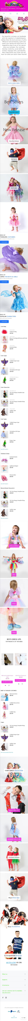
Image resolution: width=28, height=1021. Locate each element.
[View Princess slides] (4, 478)
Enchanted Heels (13, 457)
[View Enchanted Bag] (4, 348)
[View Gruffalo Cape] (4, 412)
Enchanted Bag (13, 347)
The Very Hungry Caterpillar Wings (17, 401)
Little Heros (12, 359)
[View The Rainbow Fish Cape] (4, 371)
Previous (2, 659)
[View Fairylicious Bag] (4, 331)
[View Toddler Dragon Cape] (4, 362)
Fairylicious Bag (13, 332)
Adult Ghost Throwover (20, 675)
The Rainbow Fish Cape (15, 370)
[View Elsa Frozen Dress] (4, 697)
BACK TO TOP (14, 1017)
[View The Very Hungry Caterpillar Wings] (4, 403)
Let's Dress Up (13, 391)
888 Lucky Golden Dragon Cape (7, 676)
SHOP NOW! (4, 242)
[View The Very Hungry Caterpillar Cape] (4, 394)
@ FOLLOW (11, 963)
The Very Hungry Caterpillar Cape (17, 392)
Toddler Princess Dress (14, 703)
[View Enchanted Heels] (4, 460)
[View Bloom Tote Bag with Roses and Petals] (4, 339)
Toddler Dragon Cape (14, 361)
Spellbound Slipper (14, 466)
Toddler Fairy (13, 712)
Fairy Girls (12, 330)
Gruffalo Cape (13, 410)
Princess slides (13, 475)
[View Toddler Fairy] (4, 715)
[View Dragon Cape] (4, 380)
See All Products (4, 449)
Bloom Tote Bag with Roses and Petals (18, 338)
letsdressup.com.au (14, 377)
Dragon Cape (13, 379)
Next (25, 659)
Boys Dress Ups (14, 639)
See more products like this (7, 752)
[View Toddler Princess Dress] (4, 706)
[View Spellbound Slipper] (4, 469)
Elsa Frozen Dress (13, 694)
